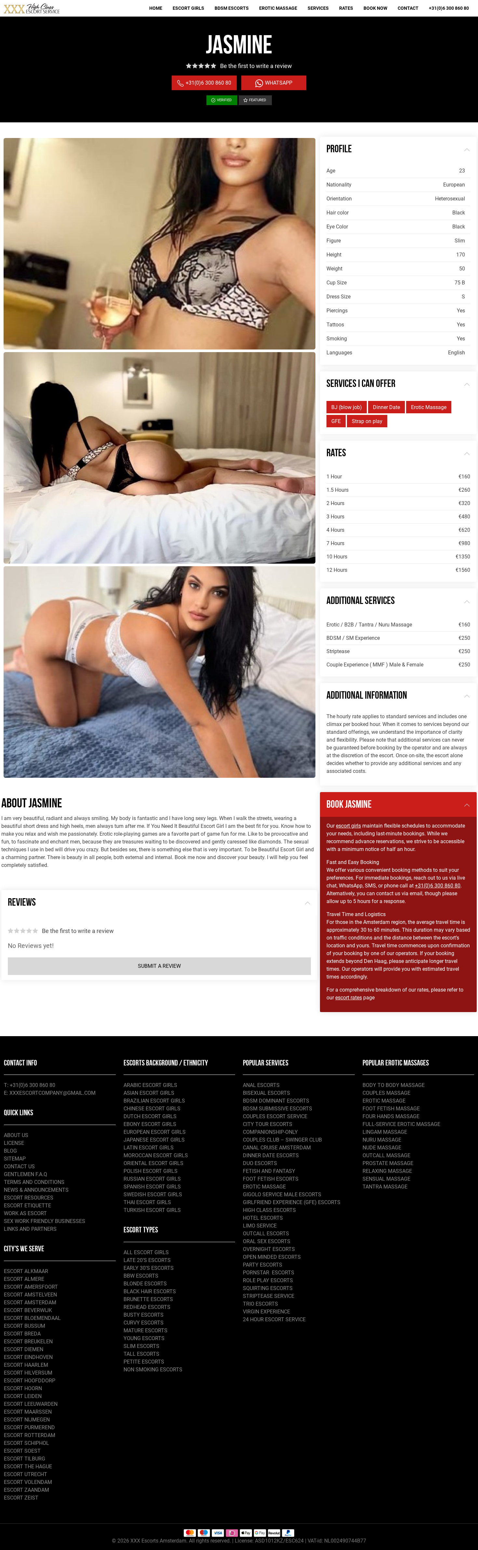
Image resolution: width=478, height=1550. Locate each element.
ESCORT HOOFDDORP (29, 1381)
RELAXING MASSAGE (387, 1171)
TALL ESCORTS (141, 1354)
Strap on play (367, 421)
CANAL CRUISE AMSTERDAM (277, 1148)
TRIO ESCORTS (260, 1304)
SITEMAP (15, 1159)
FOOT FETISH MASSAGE (391, 1108)
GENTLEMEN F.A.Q (25, 1174)
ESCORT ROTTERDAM (29, 1435)
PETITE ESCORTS (144, 1362)
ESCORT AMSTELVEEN (30, 1295)
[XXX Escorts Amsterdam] (32, 8)
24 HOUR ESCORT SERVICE (274, 1319)
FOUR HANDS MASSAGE (391, 1116)
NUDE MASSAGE (382, 1148)
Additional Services (360, 601)
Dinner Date (386, 407)
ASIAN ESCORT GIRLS (149, 1093)
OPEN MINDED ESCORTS (272, 1257)
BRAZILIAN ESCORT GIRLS (154, 1101)
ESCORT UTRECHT (25, 1474)
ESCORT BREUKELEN (28, 1341)
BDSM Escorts (232, 8)
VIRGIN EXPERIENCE (266, 1312)
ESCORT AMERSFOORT (31, 1287)
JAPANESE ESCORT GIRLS (154, 1140)
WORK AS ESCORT (25, 1213)
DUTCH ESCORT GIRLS (150, 1116)
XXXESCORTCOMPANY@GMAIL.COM (52, 1093)
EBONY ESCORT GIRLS (150, 1124)
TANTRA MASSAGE (385, 1187)
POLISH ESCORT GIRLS (151, 1171)
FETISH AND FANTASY (269, 1171)
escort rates (348, 997)
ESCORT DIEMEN (23, 1349)
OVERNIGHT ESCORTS (269, 1249)
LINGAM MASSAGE (385, 1132)
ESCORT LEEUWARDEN (31, 1404)
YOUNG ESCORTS (144, 1338)
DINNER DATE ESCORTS (271, 1155)
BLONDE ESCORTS (145, 1284)
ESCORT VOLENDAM (28, 1482)
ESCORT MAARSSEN (28, 1412)
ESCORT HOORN (23, 1388)
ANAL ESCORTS (261, 1085)
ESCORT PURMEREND (29, 1427)
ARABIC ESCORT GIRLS (150, 1085)
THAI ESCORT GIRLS (147, 1202)
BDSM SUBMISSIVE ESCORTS (277, 1108)
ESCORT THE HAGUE (28, 1466)
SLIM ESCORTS (141, 1346)
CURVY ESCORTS (144, 1323)
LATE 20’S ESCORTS (147, 1260)
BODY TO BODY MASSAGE (394, 1085)
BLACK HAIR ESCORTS (150, 1291)
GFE (336, 421)
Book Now (375, 8)
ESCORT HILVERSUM (28, 1373)
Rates (346, 8)
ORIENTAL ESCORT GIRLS (153, 1163)
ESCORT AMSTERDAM (30, 1302)
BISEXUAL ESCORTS (266, 1093)
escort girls (348, 826)
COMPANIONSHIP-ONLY (270, 1132)
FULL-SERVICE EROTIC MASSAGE (401, 1124)
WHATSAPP (278, 83)
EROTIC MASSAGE (264, 1187)
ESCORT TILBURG (24, 1459)
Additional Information (366, 696)
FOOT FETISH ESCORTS (271, 1179)
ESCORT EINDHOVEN (28, 1357)
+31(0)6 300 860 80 (449, 8)
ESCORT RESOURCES (28, 1198)
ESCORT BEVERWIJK (28, 1310)
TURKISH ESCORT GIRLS (152, 1210)
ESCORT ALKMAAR (26, 1271)
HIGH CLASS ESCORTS (269, 1210)
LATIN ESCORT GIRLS (149, 1148)
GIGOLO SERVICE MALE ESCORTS (282, 1194)
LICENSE (14, 1143)
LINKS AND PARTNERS (30, 1229)
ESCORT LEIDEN (23, 1396)
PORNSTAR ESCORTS (268, 1272)
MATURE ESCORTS (145, 1330)
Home (155, 8)
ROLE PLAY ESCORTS (268, 1280)
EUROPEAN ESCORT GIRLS (155, 1132)
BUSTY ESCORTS (144, 1315)
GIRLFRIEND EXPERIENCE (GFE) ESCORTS (291, 1202)
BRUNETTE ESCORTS (148, 1299)
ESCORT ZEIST (21, 1498)
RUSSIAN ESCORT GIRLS (152, 1179)
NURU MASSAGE (382, 1140)
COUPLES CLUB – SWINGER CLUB (282, 1140)
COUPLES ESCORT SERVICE (275, 1116)
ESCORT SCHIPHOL (26, 1443)
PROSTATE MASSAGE (388, 1163)
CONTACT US (19, 1166)
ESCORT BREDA (22, 1334)
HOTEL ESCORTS (263, 1218)
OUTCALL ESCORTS (266, 1233)
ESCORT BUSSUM (24, 1326)
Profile (339, 149)
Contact (408, 8)
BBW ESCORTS (141, 1276)
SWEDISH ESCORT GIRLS (153, 1194)
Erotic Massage (278, 8)
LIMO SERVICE (260, 1226)
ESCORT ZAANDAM (26, 1490)
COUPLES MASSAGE (386, 1093)
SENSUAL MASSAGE (386, 1179)
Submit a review (159, 966)
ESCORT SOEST (22, 1451)
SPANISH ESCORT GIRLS (152, 1187)
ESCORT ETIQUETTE (27, 1205)
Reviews (22, 903)
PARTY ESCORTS (262, 1265)
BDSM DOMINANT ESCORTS (276, 1101)
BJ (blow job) (346, 407)
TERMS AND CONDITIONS (34, 1182)
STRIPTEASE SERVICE (268, 1296)
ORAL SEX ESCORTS (266, 1241)
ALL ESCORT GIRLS (146, 1252)
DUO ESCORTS (260, 1163)
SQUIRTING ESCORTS (268, 1288)
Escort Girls (188, 8)
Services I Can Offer (360, 384)
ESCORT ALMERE (24, 1279)
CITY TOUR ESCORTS (267, 1124)
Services (318, 8)
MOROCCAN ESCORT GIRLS (156, 1155)
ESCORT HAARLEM (26, 1365)
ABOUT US (16, 1135)
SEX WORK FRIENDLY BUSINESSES (44, 1221)
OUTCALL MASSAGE (386, 1155)
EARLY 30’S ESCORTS (149, 1268)
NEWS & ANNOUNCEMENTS (36, 1190)
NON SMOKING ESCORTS (153, 1369)
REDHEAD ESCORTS (147, 1307)
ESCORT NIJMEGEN (27, 1420)
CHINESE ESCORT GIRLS (152, 1108)
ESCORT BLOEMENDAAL (32, 1318)
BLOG (10, 1151)
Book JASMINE (349, 805)
